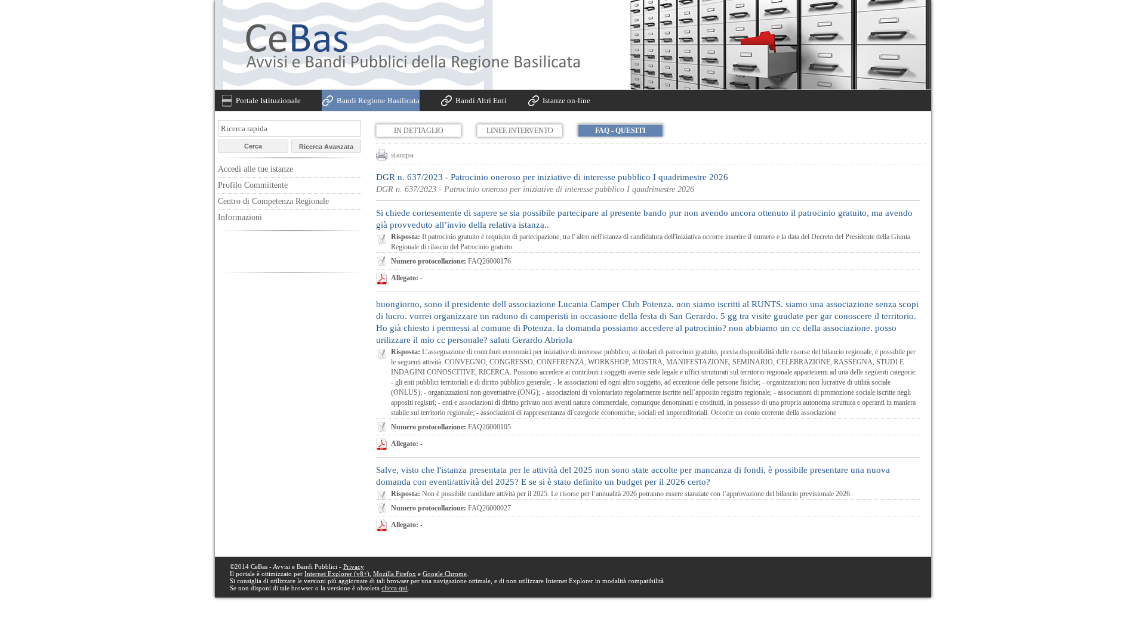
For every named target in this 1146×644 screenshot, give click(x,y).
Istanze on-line (566, 100)
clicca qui (394, 588)
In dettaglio (418, 130)
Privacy (353, 566)
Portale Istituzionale (268, 100)
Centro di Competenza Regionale (273, 201)
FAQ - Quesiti (620, 130)
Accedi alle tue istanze (255, 169)
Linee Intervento (519, 130)
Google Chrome (445, 573)
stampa (402, 154)
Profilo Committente (253, 185)
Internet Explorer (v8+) (336, 573)
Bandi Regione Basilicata (378, 100)
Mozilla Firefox (394, 573)
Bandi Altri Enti (481, 100)
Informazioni (240, 217)
